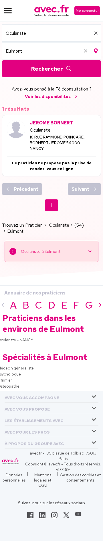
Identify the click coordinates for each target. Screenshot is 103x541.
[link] (30, 516)
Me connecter (87, 10)
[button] (32, 396)
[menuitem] (51, 397)
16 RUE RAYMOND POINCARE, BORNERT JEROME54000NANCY (57, 142)
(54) (79, 225)
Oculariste (40, 130)
